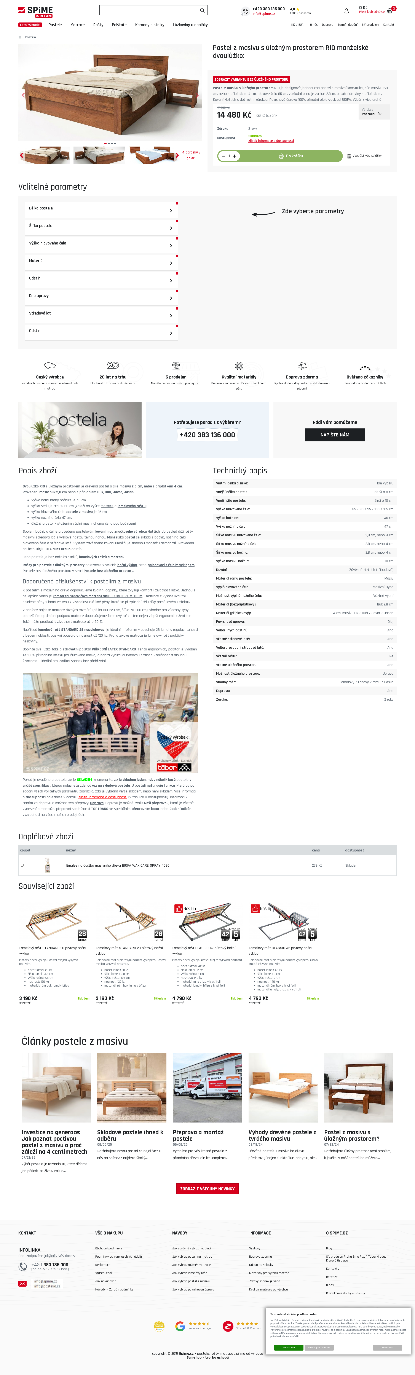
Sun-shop (194, 1357)
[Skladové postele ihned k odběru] (131, 1088)
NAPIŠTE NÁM (335, 435)
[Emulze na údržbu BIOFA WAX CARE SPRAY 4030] (48, 865)
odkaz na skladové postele (108, 785)
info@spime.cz (263, 14)
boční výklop (127, 564)
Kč (293, 24)
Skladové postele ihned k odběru (130, 1135)
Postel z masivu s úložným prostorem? (352, 1135)
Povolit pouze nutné (319, 1347)
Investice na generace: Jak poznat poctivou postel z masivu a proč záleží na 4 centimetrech (54, 1142)
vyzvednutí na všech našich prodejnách (53, 814)
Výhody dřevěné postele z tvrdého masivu (282, 1135)
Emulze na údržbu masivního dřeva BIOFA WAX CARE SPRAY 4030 (117, 865)
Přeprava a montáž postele (198, 1135)
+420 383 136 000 (207, 435)
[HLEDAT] (203, 10)
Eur (300, 24)
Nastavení (387, 1347)
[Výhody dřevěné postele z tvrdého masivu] (283, 1088)
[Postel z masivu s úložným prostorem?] (358, 1088)
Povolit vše (289, 1347)
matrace (107, 505)
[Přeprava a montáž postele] (207, 1088)
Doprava (97, 802)
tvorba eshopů (217, 1357)
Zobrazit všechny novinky (207, 1189)
